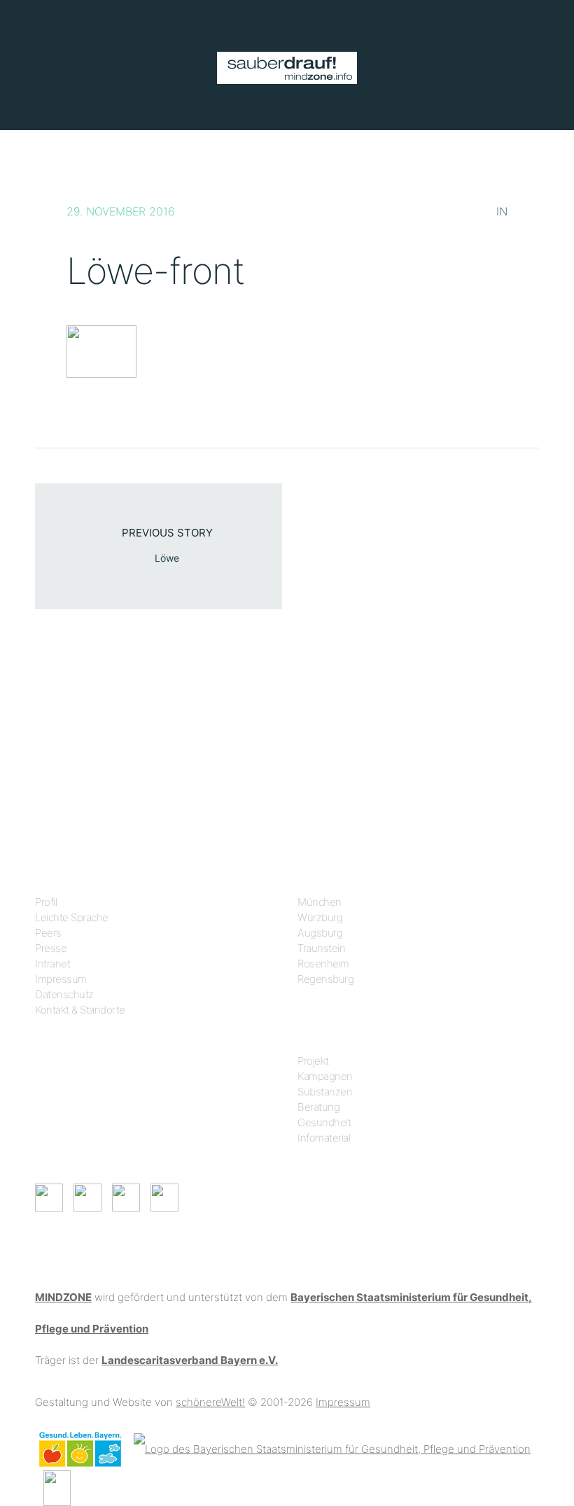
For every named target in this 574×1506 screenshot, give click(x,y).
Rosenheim (323, 963)
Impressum (61, 979)
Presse (50, 948)
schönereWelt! (210, 1402)
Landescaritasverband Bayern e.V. (190, 1360)
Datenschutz (64, 994)
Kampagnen (325, 1076)
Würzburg (320, 917)
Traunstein (321, 948)
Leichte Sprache (71, 917)
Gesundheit (324, 1122)
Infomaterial (324, 1137)
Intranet (52, 963)
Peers (48, 932)
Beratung (319, 1107)
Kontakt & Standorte (80, 1009)
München (320, 902)
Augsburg (320, 932)
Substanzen (325, 1091)
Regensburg (326, 979)
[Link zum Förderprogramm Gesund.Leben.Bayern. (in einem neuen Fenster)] (80, 1448)
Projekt (313, 1060)
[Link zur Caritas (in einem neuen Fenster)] (57, 1486)
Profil (46, 902)
